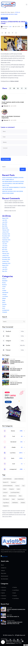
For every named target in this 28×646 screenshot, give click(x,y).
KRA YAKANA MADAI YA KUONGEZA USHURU (13, 181)
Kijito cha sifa (12, 210)
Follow (22, 331)
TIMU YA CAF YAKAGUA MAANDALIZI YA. (16, 383)
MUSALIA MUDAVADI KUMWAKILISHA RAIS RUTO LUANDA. (17, 362)
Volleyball (4, 312)
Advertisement (4, 576)
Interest (3, 570)
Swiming (4, 304)
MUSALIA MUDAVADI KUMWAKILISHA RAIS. (16, 610)
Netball (4, 298)
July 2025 (4, 243)
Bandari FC (5, 482)
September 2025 (6, 239)
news (20, 495)
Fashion (17, 485)
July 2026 (4, 220)
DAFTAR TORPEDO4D (7, 485)
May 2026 (4, 224)
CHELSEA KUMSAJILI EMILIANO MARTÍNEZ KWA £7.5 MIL (17, 376)
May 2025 (4, 247)
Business (4, 284)
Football (4, 290)
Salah (13, 499)
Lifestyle (4, 294)
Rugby (3, 300)
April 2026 (4, 226)
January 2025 (5, 255)
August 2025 (5, 241)
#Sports (4, 18)
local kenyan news (15, 492)
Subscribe (22, 345)
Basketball (4, 280)
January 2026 (5, 232)
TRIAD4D (23, 502)
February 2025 (5, 253)
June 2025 (4, 245)
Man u (4, 495)
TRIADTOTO (5, 506)
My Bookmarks (4, 579)
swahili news (21, 499)
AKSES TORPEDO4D (19, 478)
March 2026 (5, 228)
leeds (18, 489)
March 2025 (5, 251)
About (2, 565)
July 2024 (4, 267)
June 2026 (4, 222)
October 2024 (5, 261)
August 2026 (5, 218)
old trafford (6, 499)
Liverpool (5, 492)
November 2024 (6, 259)
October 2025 (5, 238)
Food (3, 288)
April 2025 (4, 249)
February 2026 (5, 230)
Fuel (23, 485)
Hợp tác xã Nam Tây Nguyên (11, 200)
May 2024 (4, 271)
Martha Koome (12, 495)
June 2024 (4, 269)
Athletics (4, 278)
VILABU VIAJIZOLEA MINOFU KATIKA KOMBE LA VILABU (13, 102)
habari (4, 489)
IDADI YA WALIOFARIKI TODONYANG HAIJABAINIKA (11, 117)
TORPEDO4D (15, 502)
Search (4, 166)
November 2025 (6, 236)
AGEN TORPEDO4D (7, 478)
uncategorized (5, 310)
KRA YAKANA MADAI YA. (13, 616)
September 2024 (6, 263)
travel (3, 308)
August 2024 (5, 265)
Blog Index (3, 573)
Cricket (4, 286)
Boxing (4, 282)
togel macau (6, 502)
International (5, 292)
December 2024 (6, 257)
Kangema (11, 489)
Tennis (3, 306)
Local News (5, 296)
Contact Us (3, 567)
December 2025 (6, 234)
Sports (3, 302)
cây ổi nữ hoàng (8, 205)
